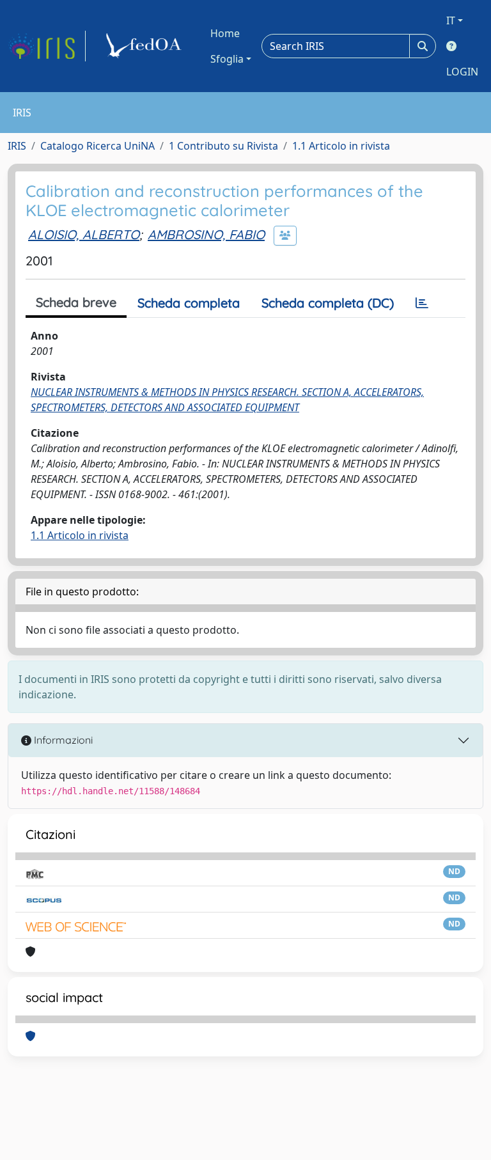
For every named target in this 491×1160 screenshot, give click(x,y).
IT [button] (450, 20)
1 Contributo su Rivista (223, 146)
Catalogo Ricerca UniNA (97, 146)
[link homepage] (47, 46)
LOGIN (462, 72)
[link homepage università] (146, 46)
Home (225, 33)
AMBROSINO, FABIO (206, 234)
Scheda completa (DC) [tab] (327, 303)
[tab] (422, 303)
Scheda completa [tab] (188, 303)
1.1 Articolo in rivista (341, 146)
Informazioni (62, 739)
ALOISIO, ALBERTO (83, 234)
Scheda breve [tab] (76, 302)
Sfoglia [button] (227, 59)
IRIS (17, 146)
